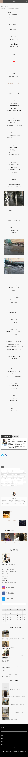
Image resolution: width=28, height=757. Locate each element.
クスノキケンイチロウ (9, 474)
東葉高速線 (19, 481)
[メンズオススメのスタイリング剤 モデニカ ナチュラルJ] (5, 633)
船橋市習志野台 (11, 483)
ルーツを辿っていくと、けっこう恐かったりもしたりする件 (13, 666)
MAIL (2, 738)
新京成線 (14, 481)
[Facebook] (4, 445)
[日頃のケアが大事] (20, 537)
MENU (2, 730)
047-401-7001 (4, 578)
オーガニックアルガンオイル (18, 470)
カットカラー (23, 472)
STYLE (2, 735)
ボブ (12, 478)
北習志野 (13, 480)
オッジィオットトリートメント (14, 472)
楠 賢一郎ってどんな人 (14, 83)
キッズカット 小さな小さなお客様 (16, 655)
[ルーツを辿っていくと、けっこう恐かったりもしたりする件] (5, 661)
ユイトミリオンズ (4, 480)
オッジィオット (4, 472)
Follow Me (9, 587)
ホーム (2, 727)
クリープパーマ (17, 474)
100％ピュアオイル (4, 469)
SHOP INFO (4, 732)
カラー (2, 474)
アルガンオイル (4, 470)
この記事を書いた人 (7, 436)
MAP (2, 741)
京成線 (10, 480)
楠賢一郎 (24, 481)
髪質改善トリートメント (5, 485)
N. (15, 469)
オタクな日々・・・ (5, 543)
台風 (11, 481)
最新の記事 (16, 436)
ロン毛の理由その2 (12, 647)
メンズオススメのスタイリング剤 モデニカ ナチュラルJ (13, 638)
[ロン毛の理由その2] (5, 644)
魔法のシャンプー (14, 485)
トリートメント (4, 478)
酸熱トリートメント (18, 483)
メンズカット (16, 478)
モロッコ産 (22, 478)
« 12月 (7, 623)
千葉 (8, 481)
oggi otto (18, 469)
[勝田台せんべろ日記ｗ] (5, 671)
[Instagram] (6, 445)
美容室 (2, 483)
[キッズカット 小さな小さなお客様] (5, 652)
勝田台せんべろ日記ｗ (13, 674)
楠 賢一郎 (4, 8)
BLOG (2, 467)
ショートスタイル (4, 476)
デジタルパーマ (17, 476)
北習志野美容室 (19, 480)
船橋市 (6, 483)
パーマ (9, 478)
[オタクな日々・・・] (7, 537)
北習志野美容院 (4, 481)
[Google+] (5, 463)
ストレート (11, 476)
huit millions (12, 469)
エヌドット (10, 470)
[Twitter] (2, 445)
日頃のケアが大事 (18, 543)
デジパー (22, 476)
